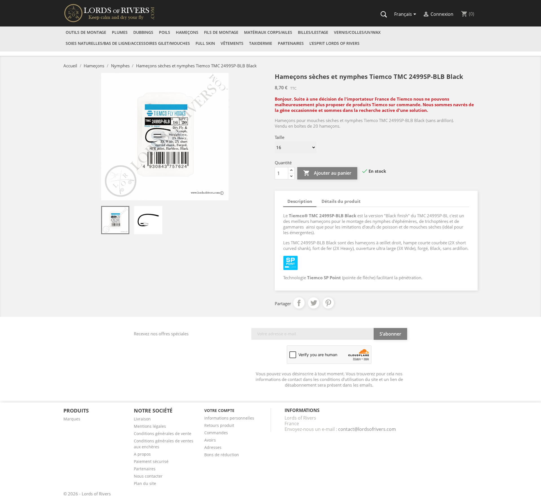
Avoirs (210, 440)
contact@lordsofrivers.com (367, 429)
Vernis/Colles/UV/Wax (357, 32)
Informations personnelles (229, 418)
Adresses (212, 447)
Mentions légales (150, 426)
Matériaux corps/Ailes (268, 32)
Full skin (205, 43)
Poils (164, 32)
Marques (71, 419)
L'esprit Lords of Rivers (334, 43)
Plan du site (145, 483)
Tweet (313, 303)
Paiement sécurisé (151, 461)
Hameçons (187, 32)
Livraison (142, 419)
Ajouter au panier (327, 173)
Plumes (120, 32)
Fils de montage (221, 32)
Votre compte (219, 410)
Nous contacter (148, 476)
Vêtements (232, 43)
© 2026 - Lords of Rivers (87, 493)
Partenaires (291, 43)
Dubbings (143, 32)
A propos (142, 454)
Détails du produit (341, 201)
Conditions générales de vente (162, 433)
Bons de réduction (221, 454)
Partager (299, 303)
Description (299, 201)
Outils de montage (86, 32)
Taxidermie (260, 43)
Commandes (216, 432)
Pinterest (328, 303)
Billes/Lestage (313, 32)
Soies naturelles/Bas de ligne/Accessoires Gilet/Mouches (128, 43)
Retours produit (219, 425)
